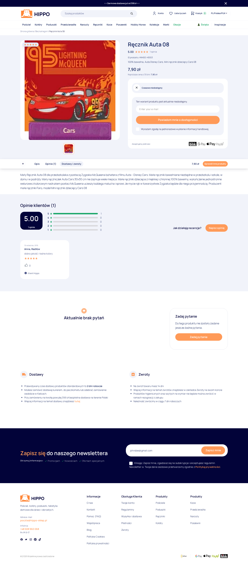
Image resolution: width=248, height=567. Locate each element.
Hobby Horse (138, 24)
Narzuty (84, 24)
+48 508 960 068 (29, 529)
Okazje (177, 24)
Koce (109, 24)
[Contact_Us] (9, 558)
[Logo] (35, 13)
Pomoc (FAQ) (94, 516)
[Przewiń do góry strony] (23, 164)
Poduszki (51, 24)
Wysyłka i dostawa (131, 516)
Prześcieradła (68, 24)
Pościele (160, 502)
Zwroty (125, 529)
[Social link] (21, 540)
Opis (37, 163)
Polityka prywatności (98, 543)
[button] (68, 148)
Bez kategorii (42, 31)
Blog (89, 529)
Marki (166, 24)
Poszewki (121, 24)
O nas (90, 502)
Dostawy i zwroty (71, 163)
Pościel (26, 24)
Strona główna (27, 31)
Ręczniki (98, 24)
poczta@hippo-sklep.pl (33, 520)
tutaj (77, 401)
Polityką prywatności (207, 466)
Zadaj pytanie (199, 337)
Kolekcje (154, 24)
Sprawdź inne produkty (215, 163)
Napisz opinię (216, 228)
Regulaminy (127, 509)
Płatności (126, 523)
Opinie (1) (50, 163)
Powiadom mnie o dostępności (178, 120)
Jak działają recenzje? (187, 228)
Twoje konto (127, 502)
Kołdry (38, 24)
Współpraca (93, 523)
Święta (205, 24)
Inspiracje (220, 24)
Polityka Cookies (96, 536)
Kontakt (91, 509)
